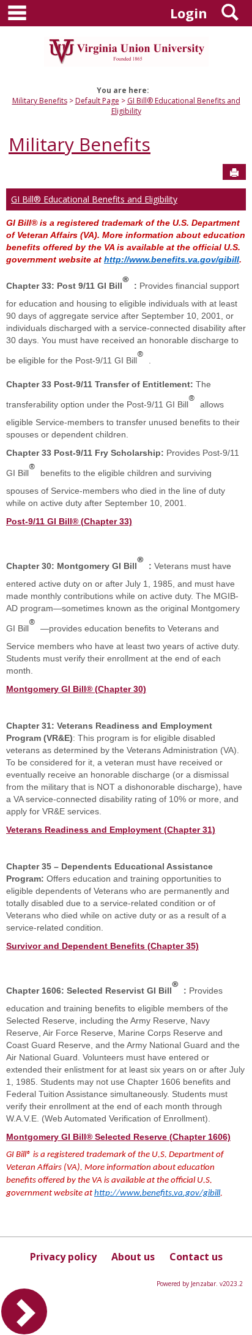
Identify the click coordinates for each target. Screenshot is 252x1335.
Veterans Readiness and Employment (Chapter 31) (110, 830)
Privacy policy (63, 1256)
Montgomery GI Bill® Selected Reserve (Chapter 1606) (118, 1137)
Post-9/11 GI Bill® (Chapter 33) (69, 521)
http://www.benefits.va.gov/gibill (171, 259)
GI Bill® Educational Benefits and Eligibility (94, 199)
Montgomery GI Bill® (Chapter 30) (76, 689)
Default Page (97, 100)
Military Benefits (39, 100)
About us (133, 1256)
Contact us (196, 1256)
